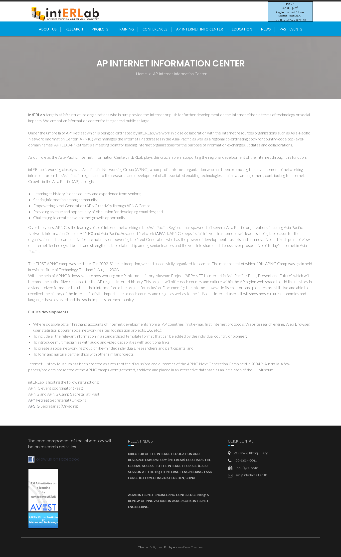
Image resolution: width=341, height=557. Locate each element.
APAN (161, 233)
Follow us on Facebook (56, 459)
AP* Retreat (38, 400)
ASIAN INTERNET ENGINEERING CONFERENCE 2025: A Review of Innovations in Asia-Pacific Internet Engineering (168, 501)
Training (125, 29)
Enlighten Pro (159, 547)
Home (141, 73)
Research (74, 29)
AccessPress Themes (187, 547)
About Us (48, 29)
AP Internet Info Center (199, 29)
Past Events (291, 29)
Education (242, 29)
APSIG (34, 406)
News (266, 29)
